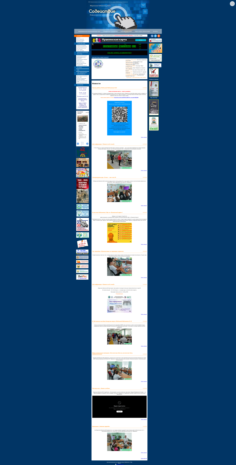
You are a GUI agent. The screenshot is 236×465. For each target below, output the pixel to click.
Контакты (155, 31)
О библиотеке (81, 43)
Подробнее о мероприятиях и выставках (136, 77)
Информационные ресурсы (82, 53)
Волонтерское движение (82, 75)
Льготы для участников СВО (82, 81)
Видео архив (79, 60)
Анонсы (78, 37)
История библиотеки (81, 48)
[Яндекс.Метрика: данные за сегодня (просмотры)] (119, 464)
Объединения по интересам (110, 31)
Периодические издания (82, 59)
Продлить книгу (143, 5)
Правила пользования (81, 45)
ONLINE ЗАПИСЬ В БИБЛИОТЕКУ (119, 53)
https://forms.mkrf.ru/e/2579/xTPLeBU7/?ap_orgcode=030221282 (126, 97)
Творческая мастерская (82, 65)
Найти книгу (145, 11)
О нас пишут (80, 49)
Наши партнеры (80, 50)
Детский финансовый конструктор (81, 64)
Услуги (79, 67)
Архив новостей (80, 39)
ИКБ (78, 70)
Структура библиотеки (82, 46)
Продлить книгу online (126, 31)
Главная (79, 35)
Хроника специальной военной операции (81, 79)
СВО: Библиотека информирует (82, 73)
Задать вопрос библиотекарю (142, 31)
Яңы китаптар (80, 41)
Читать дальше (144, 137)
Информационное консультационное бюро (89, 31)
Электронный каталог (82, 55)
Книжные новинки (139, 16)
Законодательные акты (82, 83)
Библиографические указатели (81, 58)
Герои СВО (79, 77)
